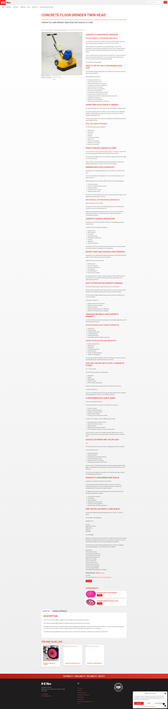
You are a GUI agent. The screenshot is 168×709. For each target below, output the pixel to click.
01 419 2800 (45, 694)
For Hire (8, 7)
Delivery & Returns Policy (83, 694)
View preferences (160, 703)
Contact (35, 7)
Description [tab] (46, 611)
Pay (78, 703)
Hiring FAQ (23, 7)
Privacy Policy (81, 697)
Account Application (46, 7)
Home (3, 7)
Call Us (89, 581)
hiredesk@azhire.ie (47, 696)
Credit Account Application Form (85, 701)
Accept (139, 703)
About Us (80, 690)
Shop (46, 30)
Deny (149, 703)
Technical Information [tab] (60, 611)
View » (99, 595)
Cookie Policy (146, 706)
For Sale (15, 7)
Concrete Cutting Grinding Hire (60, 30)
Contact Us (80, 688)
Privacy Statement (152, 706)
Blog (28, 7)
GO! (165, 2)
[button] (165, 693)
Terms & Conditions (82, 692)
